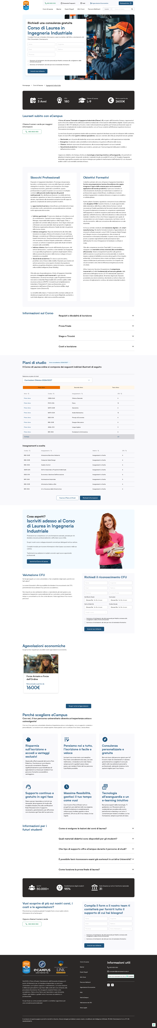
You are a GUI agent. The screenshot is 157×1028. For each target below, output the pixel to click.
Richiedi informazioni (90, 498)
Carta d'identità (89, 604)
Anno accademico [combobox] (58, 362)
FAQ (81, 992)
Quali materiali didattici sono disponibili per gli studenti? (88, 838)
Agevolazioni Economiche (100, 3)
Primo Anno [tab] (41, 387)
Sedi (83, 3)
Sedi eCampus (84, 997)
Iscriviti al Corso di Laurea (39, 561)
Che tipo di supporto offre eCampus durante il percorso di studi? (92, 849)
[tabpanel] (78, 415)
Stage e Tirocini (67, 336)
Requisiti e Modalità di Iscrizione (75, 315)
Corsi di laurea (38, 85)
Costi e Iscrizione (68, 346)
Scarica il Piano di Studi (67, 498)
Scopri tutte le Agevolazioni (78, 706)
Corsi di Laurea (48, 9)
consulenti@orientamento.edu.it (119, 971)
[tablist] (78, 387)
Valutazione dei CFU (86, 1002)
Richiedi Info (124, 3)
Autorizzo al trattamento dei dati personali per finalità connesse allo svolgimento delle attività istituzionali (55, 61)
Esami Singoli (69, 9)
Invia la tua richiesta (38, 71)
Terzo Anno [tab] (115, 387)
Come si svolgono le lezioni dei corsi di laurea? (83, 828)
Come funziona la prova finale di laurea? (79, 869)
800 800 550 (51, 3)
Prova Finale (65, 326)
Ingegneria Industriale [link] (53, 85)
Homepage (26, 85)
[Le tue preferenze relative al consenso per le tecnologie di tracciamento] (154, 1025)
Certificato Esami (89, 597)
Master (59, 9)
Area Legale (83, 1007)
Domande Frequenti (69, 3)
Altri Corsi (81, 9)
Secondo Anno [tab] (78, 387)
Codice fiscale (113, 604)
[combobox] (108, 9)
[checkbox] (28, 61)
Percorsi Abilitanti (94, 9)
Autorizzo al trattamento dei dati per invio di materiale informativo (49, 64)
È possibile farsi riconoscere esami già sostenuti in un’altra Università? (95, 859)
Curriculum (112, 597)
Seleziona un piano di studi (31, 376)
